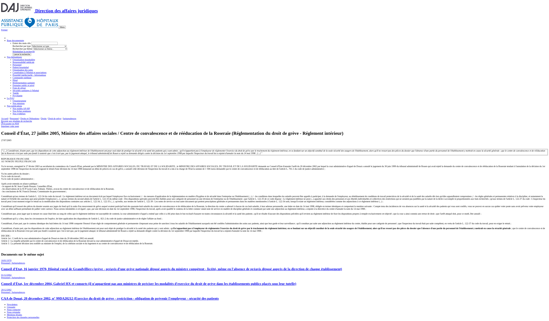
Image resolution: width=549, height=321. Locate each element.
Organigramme (19, 101)
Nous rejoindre (13, 312)
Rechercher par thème (22, 49)
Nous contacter (13, 309)
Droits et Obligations (29, 118)
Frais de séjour (19, 88)
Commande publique (22, 77)
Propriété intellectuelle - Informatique (29, 75)
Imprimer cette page (10, 126)
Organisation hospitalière (24, 59)
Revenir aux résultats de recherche (16, 121)
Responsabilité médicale (23, 62)
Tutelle (16, 93)
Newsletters (12, 304)
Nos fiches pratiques (22, 111)
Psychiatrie (17, 95)
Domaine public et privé (23, 85)
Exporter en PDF (11, 123)
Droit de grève (54, 118)
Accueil (4, 118)
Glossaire (11, 307)
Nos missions (19, 103)
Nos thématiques (14, 57)
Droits (43, 118)
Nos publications (14, 106)
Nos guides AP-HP (21, 108)
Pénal (15, 80)
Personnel (17, 65)
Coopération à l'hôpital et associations (29, 72)
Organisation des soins (23, 70)
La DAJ (10, 98)
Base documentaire (15, 40)
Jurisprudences (69, 118)
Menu (62, 27)
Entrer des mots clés (22, 43)
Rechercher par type (22, 46)
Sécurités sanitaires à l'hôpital (26, 90)
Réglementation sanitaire (24, 83)
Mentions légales (14, 315)
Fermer (4, 30)
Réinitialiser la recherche (24, 51)
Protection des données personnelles (23, 317)
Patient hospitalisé (21, 67)
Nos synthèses (19, 113)
